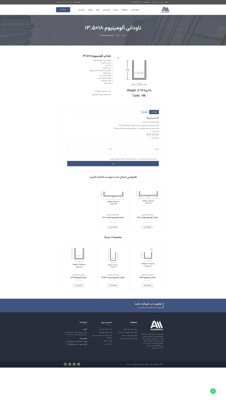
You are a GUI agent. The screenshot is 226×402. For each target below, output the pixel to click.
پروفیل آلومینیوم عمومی (130, 329)
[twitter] (74, 364)
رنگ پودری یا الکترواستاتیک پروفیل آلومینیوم (102, 336)
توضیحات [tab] (144, 112)
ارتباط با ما (63, 10)
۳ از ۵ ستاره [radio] (153, 134)
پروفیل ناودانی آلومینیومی (99, 94)
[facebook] (78, 364)
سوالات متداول (108, 341)
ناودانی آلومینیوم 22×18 (78, 277)
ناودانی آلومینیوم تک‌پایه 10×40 (113, 217)
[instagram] (65, 364)
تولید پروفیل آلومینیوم (105, 332)
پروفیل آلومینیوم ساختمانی (129, 335)
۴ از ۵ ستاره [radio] (150, 134)
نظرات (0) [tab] (154, 112)
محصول (118, 35)
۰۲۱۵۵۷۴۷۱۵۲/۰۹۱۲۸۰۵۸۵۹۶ (64, 2)
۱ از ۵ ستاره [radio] (158, 134)
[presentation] (63, 267)
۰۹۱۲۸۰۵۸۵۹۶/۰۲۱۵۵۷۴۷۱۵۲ (74, 342)
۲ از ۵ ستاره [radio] (155, 134)
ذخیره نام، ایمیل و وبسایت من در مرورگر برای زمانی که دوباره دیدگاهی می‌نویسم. (133, 159)
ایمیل (156, 149)
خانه (124, 35)
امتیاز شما (155, 131)
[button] (118, 58)
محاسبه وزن (108, 344)
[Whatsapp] (213, 391)
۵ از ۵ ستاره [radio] (147, 134)
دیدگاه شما (155, 138)
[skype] (70, 364)
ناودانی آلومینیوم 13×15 (147, 277)
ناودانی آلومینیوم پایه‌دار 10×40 (147, 217)
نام (110, 149)
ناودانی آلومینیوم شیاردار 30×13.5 (113, 277)
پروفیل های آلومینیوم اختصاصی (127, 332)
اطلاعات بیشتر (147, 227)
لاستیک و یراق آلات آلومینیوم (129, 339)
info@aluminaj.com (137, 2)
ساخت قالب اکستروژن (105, 329)
